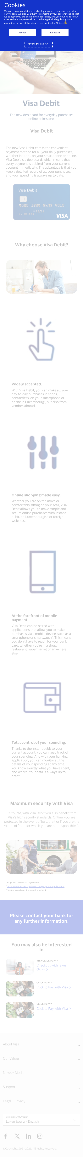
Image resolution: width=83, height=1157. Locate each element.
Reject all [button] (55, 32)
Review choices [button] (36, 43)
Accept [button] (22, 32)
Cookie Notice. (56, 23)
